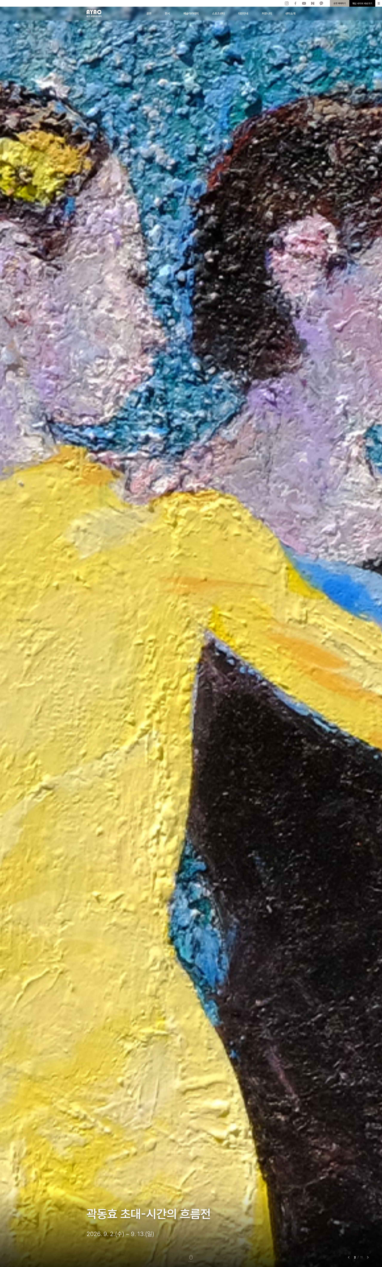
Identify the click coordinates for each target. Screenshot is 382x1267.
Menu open (378, 3)
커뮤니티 (267, 13)
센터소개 (290, 13)
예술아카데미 (191, 13)
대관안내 (243, 13)
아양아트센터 (94, 13)
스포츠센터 (218, 13)
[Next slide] (368, 1257)
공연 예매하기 (340, 3)
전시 (167, 13)
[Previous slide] (349, 1257)
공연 (148, 13)
